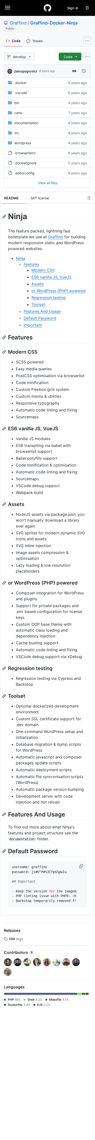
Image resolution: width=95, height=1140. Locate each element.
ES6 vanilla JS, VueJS (51, 277)
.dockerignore (25, 163)
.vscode (20, 93)
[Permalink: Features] (4, 337)
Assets (37, 283)
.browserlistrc (25, 153)
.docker (20, 83)
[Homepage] (47, 8)
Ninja (20, 258)
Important (33, 325)
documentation (26, 123)
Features (31, 264)
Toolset (38, 304)
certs (18, 113)
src (16, 133)
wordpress (22, 143)
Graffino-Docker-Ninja (53, 22)
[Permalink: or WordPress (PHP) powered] (4, 582)
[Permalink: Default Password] (4, 851)
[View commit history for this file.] (84, 71)
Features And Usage (42, 311)
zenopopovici (25, 71)
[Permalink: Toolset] (4, 696)
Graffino (18, 22)
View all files (47, 183)
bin (16, 103)
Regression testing (48, 297)
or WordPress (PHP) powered (58, 290)
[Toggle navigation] (7, 7)
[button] (81, 866)
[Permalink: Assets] (4, 504)
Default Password (40, 318)
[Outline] (89, 198)
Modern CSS (43, 270)
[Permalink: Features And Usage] (4, 814)
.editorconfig (24, 173)
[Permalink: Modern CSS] (4, 351)
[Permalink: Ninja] (4, 216)
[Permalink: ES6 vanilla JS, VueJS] (4, 428)
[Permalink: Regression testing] (4, 668)
